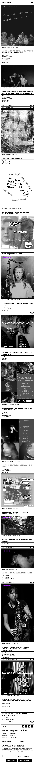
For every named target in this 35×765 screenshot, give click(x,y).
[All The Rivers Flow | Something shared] (17, 559)
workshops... (14, 737)
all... (3, 732)
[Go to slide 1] (4, 257)
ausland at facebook (29, 726)
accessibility (6, 741)
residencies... (14, 732)
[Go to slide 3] (8, 257)
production (14, 730)
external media (23, 756)
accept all (11, 760)
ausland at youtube (23, 726)
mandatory (8, 756)
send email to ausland (32, 726)
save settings (25, 760)
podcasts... (13, 734)
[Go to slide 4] (10, 257)
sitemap (4, 726)
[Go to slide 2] (6, 257)
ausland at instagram (26, 726)
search (4, 739)
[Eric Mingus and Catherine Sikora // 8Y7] (17, 277)
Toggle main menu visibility (32, 2)
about (22, 741)
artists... (24, 730)
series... (4, 734)
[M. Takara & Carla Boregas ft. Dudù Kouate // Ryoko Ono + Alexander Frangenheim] (17, 613)
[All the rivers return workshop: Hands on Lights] (17, 525)
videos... (13, 735)
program (5, 730)
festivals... (5, 735)
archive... (4, 737)
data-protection (20, 753)
